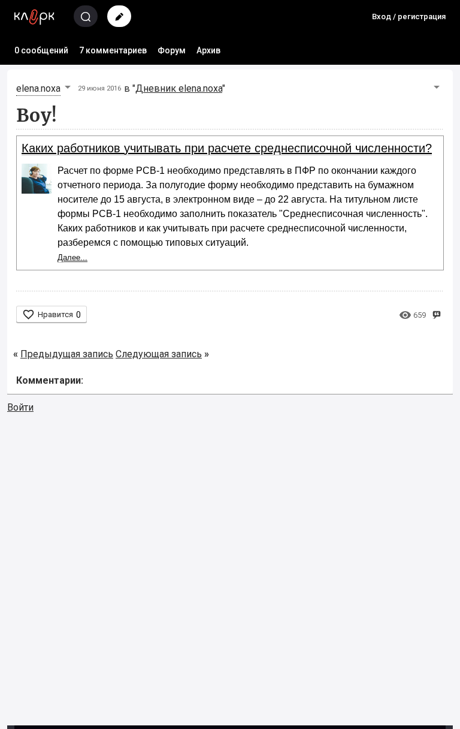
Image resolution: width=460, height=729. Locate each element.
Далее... (72, 257)
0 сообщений (41, 50)
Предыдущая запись (66, 354)
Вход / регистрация (409, 16)
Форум (172, 50)
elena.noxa (38, 88)
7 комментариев (113, 50)
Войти (20, 407)
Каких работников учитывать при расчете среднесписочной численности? (227, 148)
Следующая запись (159, 354)
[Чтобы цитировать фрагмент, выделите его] (436, 314)
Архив (208, 50)
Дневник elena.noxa (178, 88)
